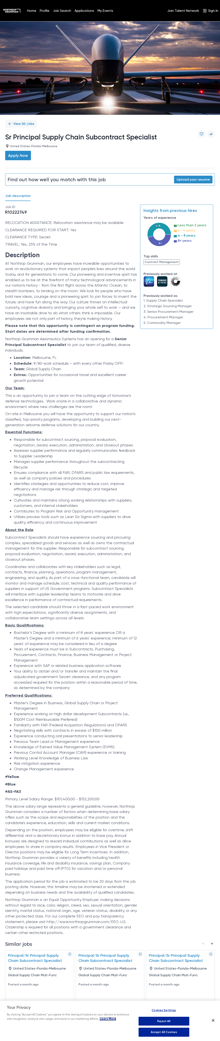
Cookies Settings (164, 1010)
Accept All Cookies (164, 1032)
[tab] (19, 196)
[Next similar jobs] (212, 944)
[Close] (213, 1020)
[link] (12, 10)
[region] (110, 1021)
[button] (211, 134)
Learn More (108, 1019)
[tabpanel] (110, 569)
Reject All (163, 1021)
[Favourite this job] (201, 134)
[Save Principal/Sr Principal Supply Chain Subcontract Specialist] (70, 954)
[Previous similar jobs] (203, 944)
